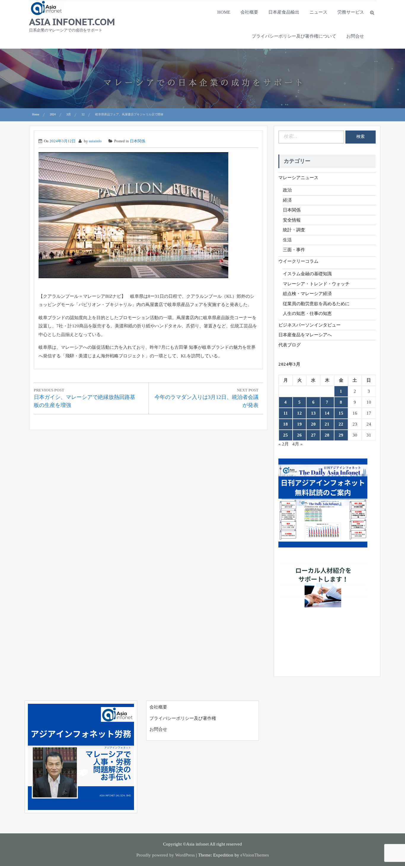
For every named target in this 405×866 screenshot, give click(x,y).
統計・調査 (294, 229)
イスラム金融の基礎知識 (307, 273)
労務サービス (350, 12)
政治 (287, 190)
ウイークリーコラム (298, 261)
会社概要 (249, 12)
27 (313, 435)
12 (299, 413)
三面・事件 (294, 249)
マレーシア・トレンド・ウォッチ (316, 283)
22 (341, 424)
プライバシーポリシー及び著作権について (294, 36)
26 (299, 435)
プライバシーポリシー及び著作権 (182, 718)
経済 (287, 200)
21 (327, 424)
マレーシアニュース (298, 177)
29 (341, 435)
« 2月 (283, 444)
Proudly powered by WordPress (165, 855)
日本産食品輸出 (283, 12)
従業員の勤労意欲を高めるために (316, 303)
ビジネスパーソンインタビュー (309, 325)
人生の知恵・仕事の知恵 (307, 313)
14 (327, 413)
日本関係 (137, 141)
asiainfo (95, 141)
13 (313, 413)
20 (313, 424)
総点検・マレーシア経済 (307, 293)
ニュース (318, 12)
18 (285, 424)
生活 (287, 240)
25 (285, 435)
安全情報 (292, 220)
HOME (223, 12)
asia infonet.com (72, 21)
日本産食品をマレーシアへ (305, 334)
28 (327, 435)
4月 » (297, 444)
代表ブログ (289, 345)
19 (299, 424)
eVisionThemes (254, 855)
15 (341, 413)
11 (285, 413)
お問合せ (355, 36)
